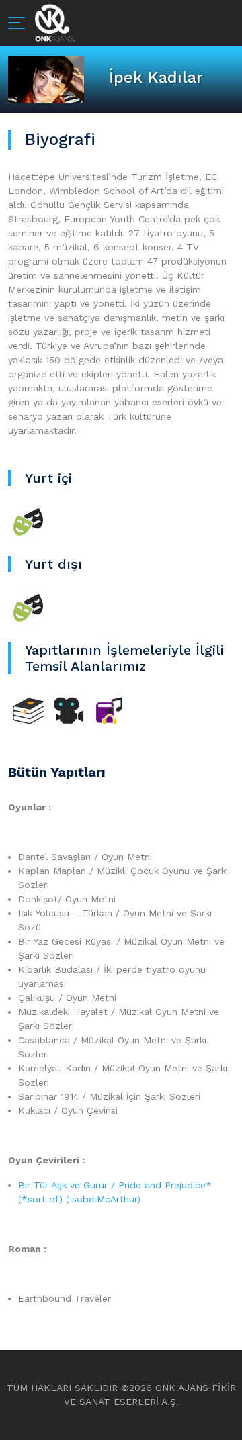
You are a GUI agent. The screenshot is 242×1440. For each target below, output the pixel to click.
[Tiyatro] (28, 521)
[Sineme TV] (68, 709)
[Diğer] (109, 709)
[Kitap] (28, 709)
